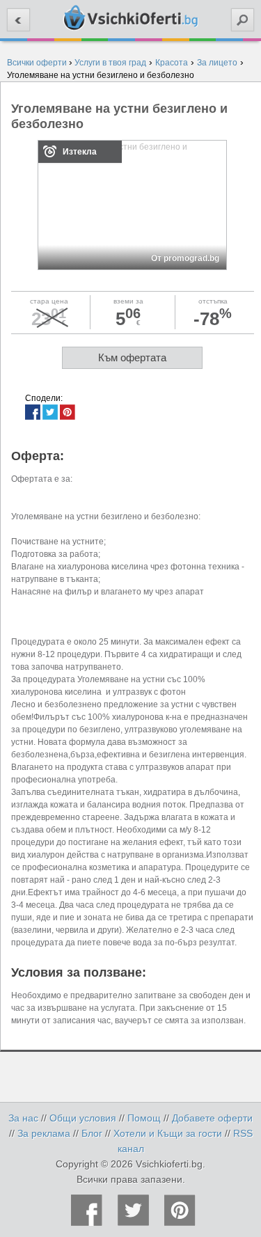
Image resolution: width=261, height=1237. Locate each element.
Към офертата (132, 357)
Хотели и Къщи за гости (167, 1133)
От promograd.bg (185, 258)
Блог (91, 1133)
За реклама (43, 1133)
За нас (23, 1118)
